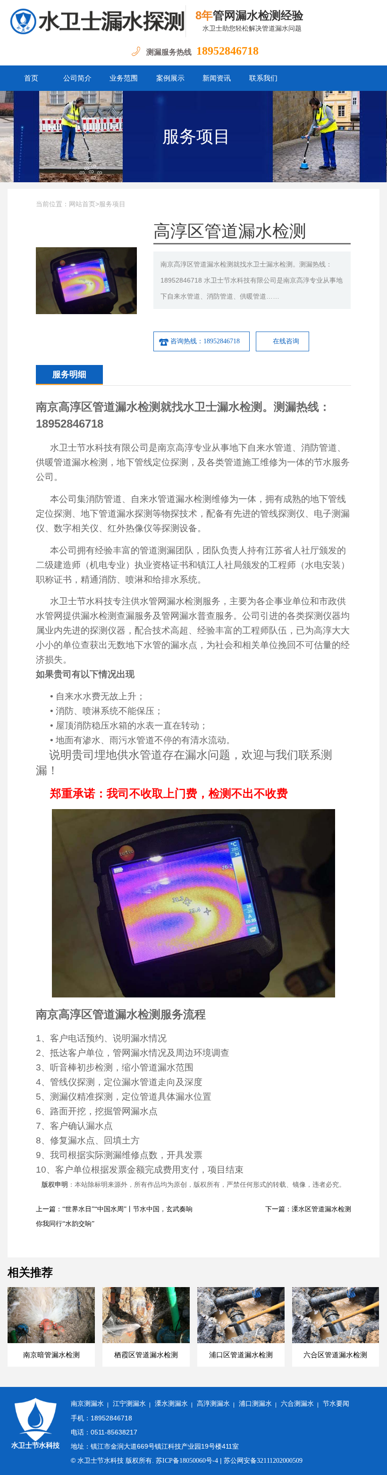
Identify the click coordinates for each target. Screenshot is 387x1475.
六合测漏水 (297, 1403)
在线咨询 (286, 341)
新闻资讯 (216, 78)
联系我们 (263, 78)
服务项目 (196, 136)
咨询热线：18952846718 (205, 341)
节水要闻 (336, 1403)
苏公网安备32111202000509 (263, 1460)
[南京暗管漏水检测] (97, 21)
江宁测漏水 (129, 1403)
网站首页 (82, 204)
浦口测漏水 (255, 1403)
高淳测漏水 (213, 1403)
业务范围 (123, 78)
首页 (31, 78)
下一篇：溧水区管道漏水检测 (308, 1209)
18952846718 (227, 51)
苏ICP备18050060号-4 (187, 1460)
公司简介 (77, 78)
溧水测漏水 (171, 1403)
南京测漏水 (87, 1403)
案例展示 (170, 78)
